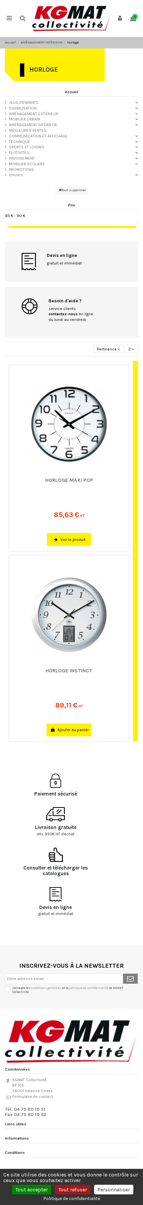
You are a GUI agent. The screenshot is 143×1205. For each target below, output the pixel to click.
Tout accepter (31, 1189)
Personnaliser (113, 1189)
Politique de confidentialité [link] (71, 1198)
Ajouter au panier (73, 729)
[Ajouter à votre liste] (63, 472)
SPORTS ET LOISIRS (26, 147)
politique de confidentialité (88, 988)
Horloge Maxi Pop (69, 480)
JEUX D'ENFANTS (24, 102)
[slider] (7, 227)
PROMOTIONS (21, 169)
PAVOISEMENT (22, 158)
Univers (16, 175)
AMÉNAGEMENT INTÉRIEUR (33, 124)
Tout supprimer (74, 190)
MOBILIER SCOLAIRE (27, 164)
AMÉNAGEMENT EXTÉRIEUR (33, 114)
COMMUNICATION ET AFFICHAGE (38, 136)
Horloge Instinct (69, 671)
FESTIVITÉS (19, 152)
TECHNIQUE (19, 141)
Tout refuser (72, 1189)
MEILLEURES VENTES (28, 130)
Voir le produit (72, 539)
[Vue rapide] (74, 472)
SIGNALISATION (23, 108)
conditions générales (46, 988)
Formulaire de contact (32, 1096)
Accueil (71, 92)
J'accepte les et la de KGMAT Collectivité (67, 990)
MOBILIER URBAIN (24, 119)
